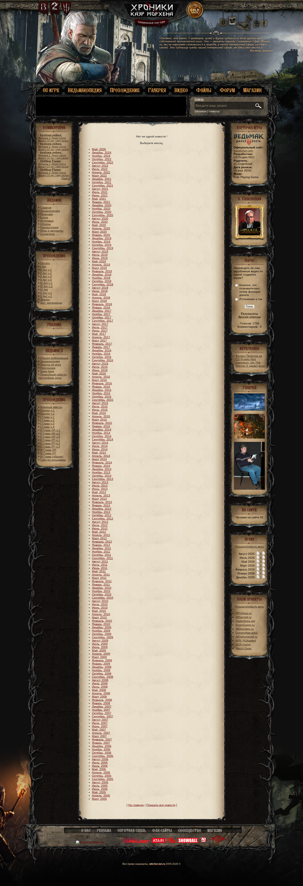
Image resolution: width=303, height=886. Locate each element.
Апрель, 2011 (101, 574)
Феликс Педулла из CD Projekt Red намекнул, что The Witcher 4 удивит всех (250, 360)
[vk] (223, 21)
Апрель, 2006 (101, 772)
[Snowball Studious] (188, 842)
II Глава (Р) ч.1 (50, 440)
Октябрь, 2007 (101, 713)
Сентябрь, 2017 (102, 320)
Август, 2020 (100, 218)
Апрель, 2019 (101, 264)
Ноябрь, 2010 (101, 591)
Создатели (47, 234)
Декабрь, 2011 (101, 548)
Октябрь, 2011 (101, 554)
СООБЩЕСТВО (189, 830)
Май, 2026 (99, 149)
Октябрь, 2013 (101, 475)
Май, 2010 (99, 611)
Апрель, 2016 (101, 376)
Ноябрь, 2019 (101, 241)
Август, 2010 (100, 601)
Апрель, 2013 (101, 495)
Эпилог (45, 299)
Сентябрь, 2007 (102, 716)
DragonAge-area (246, 632)
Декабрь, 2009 (101, 627)
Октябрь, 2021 (101, 182)
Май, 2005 (99, 792)
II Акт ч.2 (46, 273)
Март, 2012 (99, 538)
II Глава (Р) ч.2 (50, 443)
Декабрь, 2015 (101, 390)
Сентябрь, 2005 (102, 779)
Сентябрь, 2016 (102, 360)
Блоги (44, 217)
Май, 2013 (99, 492)
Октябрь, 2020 (101, 212)
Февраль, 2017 (102, 343)
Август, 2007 (100, 719)
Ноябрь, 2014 (101, 432)
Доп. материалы (51, 302)
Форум (227, 90)
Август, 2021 (100, 188)
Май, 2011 (99, 571)
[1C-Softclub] (171, 842)
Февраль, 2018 (102, 304)
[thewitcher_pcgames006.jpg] (249, 437)
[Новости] (258, 553)
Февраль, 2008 (102, 700)
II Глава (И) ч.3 (50, 436)
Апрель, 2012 (101, 535)
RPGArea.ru (243, 613)
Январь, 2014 (101, 465)
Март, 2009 (99, 657)
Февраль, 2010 (102, 620)
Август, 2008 (100, 680)
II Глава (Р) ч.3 (50, 446)
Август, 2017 (100, 324)
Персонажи (47, 368)
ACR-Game (243, 644)
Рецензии (46, 214)
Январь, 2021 (101, 202)
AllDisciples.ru (245, 628)
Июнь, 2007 (100, 726)
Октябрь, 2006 (101, 752)
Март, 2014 (99, 459)
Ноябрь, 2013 (101, 472)
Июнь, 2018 (100, 291)
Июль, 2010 (100, 604)
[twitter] (232, 21)
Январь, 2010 (101, 624)
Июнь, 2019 (100, 258)
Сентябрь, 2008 (102, 676)
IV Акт (44, 289)
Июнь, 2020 (100, 221)
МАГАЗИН (214, 830)
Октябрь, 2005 (101, 775)
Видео (181, 90)
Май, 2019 (99, 261)
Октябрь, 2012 (101, 515)
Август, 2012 (100, 521)
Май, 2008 (99, 690)
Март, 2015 (99, 419)
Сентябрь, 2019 (102, 248)
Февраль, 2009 (102, 660)
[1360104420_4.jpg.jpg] (249, 409)
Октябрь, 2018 (101, 281)
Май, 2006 (99, 769)
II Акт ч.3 (46, 276)
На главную (136, 805)
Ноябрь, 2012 (101, 512)
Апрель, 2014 (101, 456)
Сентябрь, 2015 (102, 399)
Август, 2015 (100, 403)
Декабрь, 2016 (101, 350)
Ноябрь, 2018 (101, 277)
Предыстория (49, 227)
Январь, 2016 (101, 386)
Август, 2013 (100, 482)
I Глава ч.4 (47, 426)
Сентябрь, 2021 (102, 185)
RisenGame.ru (245, 625)
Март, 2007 (99, 736)
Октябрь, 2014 (101, 436)
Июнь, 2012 (100, 528)
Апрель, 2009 (101, 653)
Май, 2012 (99, 531)
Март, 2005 (99, 798)
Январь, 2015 (101, 426)
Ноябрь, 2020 (101, 208)
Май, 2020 (99, 225)
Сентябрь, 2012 (102, 518)
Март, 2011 (99, 578)
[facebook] (264, 21)
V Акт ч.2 (46, 296)
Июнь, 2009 (100, 647)
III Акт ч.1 (46, 283)
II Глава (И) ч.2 (50, 433)
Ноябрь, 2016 (101, 353)
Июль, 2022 (100, 169)
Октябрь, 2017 (101, 317)
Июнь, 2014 (100, 449)
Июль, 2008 (100, 683)
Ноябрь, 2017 (101, 314)
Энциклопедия (50, 210)
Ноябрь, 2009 (101, 630)
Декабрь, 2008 (101, 667)
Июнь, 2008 (100, 686)
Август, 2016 (100, 363)
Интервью (47, 220)
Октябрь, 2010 (101, 594)
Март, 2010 (99, 617)
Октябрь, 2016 (101, 357)
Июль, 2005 (100, 785)
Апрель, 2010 (101, 614)
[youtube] (256, 21)
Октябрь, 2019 (101, 244)
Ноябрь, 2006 (101, 749)
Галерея (157, 90)
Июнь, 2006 (100, 765)
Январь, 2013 (101, 505)
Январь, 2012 (101, 545)
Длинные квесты (51, 407)
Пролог (45, 263)
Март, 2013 (99, 498)
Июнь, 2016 (100, 370)
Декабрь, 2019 (101, 238)
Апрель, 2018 (101, 297)
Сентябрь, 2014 (102, 439)
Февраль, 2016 (102, 383)
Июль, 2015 (100, 406)
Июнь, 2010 (100, 607)
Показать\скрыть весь (249, 546)
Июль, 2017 (100, 327)
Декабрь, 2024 (101, 152)
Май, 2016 (99, 373)
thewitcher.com (243, 150)
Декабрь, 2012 (101, 508)
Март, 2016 (99, 380)
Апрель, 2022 (101, 172)
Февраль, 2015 (102, 423)
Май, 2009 (99, 650)
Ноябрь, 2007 (101, 709)
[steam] (245, 21)
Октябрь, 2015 (101, 396)
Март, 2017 (99, 340)
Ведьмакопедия (85, 90)
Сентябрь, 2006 (102, 756)
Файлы (203, 90)
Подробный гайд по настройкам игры (52, 376)
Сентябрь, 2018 (102, 284)
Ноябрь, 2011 (101, 551)
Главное (45, 207)
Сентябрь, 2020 (102, 215)
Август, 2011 (100, 561)
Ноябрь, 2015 (101, 393)
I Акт (43, 266)
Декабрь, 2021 (101, 179)
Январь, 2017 (101, 347)
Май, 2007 (99, 729)
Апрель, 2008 (101, 693)
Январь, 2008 (101, 703)
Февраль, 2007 (102, 739)
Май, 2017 (99, 334)
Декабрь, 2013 (101, 469)
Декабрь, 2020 (101, 205)
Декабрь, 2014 (101, 429)
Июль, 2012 (100, 525)
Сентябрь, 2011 (102, 558)
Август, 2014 (100, 442)
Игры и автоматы (51, 230)
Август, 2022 (100, 165)
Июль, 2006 (100, 762)
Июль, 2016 (100, 366)
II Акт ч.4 (46, 279)
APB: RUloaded (246, 640)
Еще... (66, 178)
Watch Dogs (243, 648)
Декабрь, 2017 (101, 310)
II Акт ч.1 (46, 269)
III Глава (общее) (51, 456)
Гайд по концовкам (53, 459)
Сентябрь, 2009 (102, 637)
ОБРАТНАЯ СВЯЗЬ (131, 830)
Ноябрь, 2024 (101, 155)
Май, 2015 (99, 413)
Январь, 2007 (101, 742)
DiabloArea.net (245, 621)
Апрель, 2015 (101, 416)
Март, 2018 (99, 301)
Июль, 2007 (100, 723)
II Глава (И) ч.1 (50, 430)
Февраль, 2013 (102, 502)
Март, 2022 (99, 175)
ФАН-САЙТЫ (162, 830)
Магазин (252, 90)
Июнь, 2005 (100, 789)
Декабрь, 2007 (101, 706)
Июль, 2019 (100, 254)
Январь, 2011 (101, 584)
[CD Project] (136, 842)
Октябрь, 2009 (101, 634)
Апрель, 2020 (101, 228)
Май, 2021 (99, 198)
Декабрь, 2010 (101, 587)
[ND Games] (203, 842)
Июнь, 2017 (100, 330)
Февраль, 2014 (102, 462)
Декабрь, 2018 (101, 274)
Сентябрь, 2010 (102, 597)
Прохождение (125, 90)
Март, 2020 (99, 231)
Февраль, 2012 (102, 541)
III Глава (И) (48, 450)
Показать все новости (160, 805)
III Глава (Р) (48, 453)
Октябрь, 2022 (101, 159)
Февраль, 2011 (102, 581)
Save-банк (47, 371)
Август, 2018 (100, 287)
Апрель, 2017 (101, 337)
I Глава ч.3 (47, 423)
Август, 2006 (100, 759)
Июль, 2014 (100, 446)
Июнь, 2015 (100, 409)
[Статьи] (263, 553)
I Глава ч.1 (47, 417)
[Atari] (158, 842)
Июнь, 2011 (99, 568)
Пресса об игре (50, 364)
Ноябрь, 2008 (101, 670)
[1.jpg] (249, 488)
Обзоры (45, 224)
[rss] (249, 16)
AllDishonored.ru (246, 636)
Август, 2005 (100, 782)
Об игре (51, 90)
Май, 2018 (99, 294)
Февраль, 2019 (102, 271)
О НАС (86, 830)
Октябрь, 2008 (101, 673)
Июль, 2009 (100, 643)
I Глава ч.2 (47, 420)
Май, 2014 (99, 452)
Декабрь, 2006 (101, 746)
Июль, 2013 (100, 485)
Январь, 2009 (101, 663)
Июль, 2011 (99, 564)
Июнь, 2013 (100, 489)
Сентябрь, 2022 (102, 162)
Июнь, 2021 (100, 195)
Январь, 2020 (101, 235)
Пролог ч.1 (47, 410)
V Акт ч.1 (46, 293)
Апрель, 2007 (101, 733)
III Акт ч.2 (46, 286)
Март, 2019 (99, 268)
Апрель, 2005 (101, 795)
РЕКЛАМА (104, 830)
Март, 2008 (99, 696)
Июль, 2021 (100, 192)
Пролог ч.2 (47, 413)
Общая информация (54, 358)
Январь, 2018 (101, 307)
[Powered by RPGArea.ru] (218, 842)
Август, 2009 (100, 640)
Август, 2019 (100, 251)
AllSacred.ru (243, 617)
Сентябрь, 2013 (102, 479)
